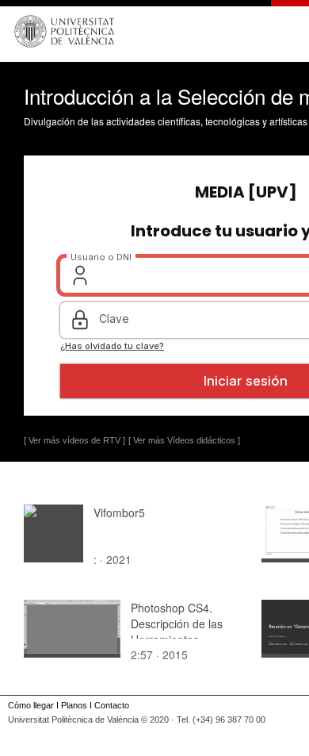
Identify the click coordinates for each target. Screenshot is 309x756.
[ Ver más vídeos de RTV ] (74, 440)
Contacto (111, 705)
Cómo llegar (31, 705)
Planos (74, 705)
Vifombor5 (119, 512)
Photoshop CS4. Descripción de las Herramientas (177, 623)
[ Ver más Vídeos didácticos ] (184, 440)
